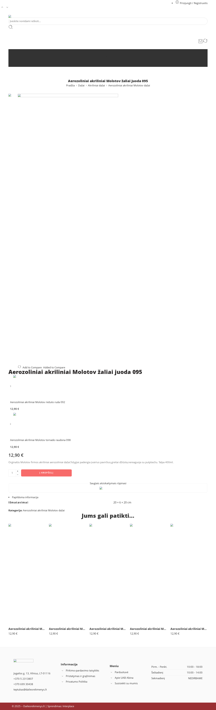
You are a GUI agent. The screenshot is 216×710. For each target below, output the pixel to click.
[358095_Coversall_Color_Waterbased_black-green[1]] (13, 106)
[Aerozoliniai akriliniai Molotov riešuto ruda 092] (10, 387)
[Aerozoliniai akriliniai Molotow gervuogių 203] (189, 574)
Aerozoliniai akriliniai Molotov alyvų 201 (108, 629)
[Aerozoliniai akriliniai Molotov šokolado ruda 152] (148, 574)
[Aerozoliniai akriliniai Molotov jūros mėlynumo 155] (27, 574)
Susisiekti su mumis (126, 683)
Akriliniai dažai (96, 85)
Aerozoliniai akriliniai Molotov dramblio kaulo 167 (67, 629)
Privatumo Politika (76, 681)
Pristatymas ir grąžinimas (80, 676)
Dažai (81, 85)
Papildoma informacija (25, 497)
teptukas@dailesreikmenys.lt (30, 689)
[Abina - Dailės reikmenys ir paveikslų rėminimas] (13, 16)
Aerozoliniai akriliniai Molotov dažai (129, 85)
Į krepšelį (46, 472)
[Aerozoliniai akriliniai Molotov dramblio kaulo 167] (67, 574)
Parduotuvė (111, 56)
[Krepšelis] (200, 41)
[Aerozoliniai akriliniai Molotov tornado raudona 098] (10, 425)
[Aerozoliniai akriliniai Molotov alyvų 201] (108, 574)
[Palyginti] (205, 41)
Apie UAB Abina (124, 677)
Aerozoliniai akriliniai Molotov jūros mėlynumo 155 (27, 629)
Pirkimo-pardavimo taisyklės (82, 670)
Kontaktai (111, 65)
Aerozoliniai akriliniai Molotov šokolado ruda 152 (148, 629)
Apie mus (111, 60)
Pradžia (111, 51)
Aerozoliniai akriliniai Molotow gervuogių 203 (189, 629)
